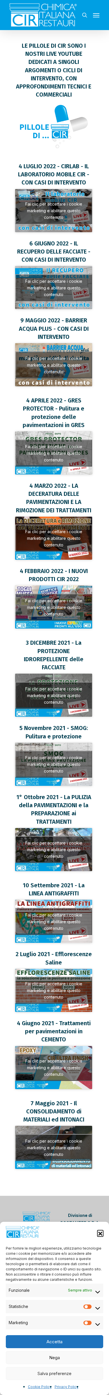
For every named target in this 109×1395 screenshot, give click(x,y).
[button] (100, 1233)
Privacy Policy (66, 1387)
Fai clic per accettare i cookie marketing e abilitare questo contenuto (53, 211)
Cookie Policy (40, 1387)
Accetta (54, 1341)
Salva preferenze (54, 1373)
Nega (54, 1357)
